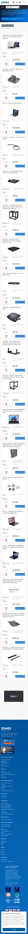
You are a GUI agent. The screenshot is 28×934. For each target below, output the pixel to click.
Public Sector (4, 841)
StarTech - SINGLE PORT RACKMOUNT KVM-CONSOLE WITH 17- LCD (12, 241)
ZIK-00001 (5, 53)
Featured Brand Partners (6, 819)
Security (3, 764)
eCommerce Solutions (6, 783)
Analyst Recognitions (5, 824)
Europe (2, 851)
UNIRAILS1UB (5, 665)
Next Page (23, 714)
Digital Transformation (6, 807)
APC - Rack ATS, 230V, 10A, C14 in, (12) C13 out (13, 274)
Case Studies (4, 829)
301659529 (5, 431)
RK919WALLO (5, 223)
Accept (14, 929)
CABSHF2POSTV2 (6, 189)
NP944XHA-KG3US (6, 427)
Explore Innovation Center (7, 834)
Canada (2, 849)
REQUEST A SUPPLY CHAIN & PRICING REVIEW (14, 19)
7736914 (4, 363)
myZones (3, 784)
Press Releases (4, 835)
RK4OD (4, 359)
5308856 (4, 329)
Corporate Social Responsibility (8, 774)
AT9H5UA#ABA (6, 121)
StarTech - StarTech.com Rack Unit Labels (14, 138)
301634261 (5, 635)
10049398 (5, 295)
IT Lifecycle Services (5, 765)
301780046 (5, 601)
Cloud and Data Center (6, 759)
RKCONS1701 (5, 257)
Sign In (24, 2)
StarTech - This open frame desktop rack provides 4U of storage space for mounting (12, 343)
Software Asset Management (7, 814)
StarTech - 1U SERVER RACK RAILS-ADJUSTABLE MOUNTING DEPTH (14, 648)
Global (2, 847)
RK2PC (4, 495)
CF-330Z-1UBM (6, 597)
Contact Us (4, 857)
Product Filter (7, 25)
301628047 (5, 499)
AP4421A (4, 291)
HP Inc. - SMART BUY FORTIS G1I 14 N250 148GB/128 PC (13, 512)
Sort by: (7, 7)
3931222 (4, 158)
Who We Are (4, 793)
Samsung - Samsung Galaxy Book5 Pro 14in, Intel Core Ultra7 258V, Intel (14, 411)
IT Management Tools (6, 780)
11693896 (4, 56)
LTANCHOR (5, 87)
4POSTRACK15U (6, 393)
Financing (3, 776)
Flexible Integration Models (7, 790)
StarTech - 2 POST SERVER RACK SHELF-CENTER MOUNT (13, 172)
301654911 (5, 567)
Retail (2, 844)
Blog (2, 827)
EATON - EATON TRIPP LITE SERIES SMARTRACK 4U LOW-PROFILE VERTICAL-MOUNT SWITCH (14, 445)
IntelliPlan (3, 787)
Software (3, 810)
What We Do (4, 800)
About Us (3, 769)
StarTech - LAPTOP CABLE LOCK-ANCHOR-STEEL (13, 70)
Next (13, 696)
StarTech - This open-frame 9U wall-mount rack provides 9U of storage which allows (13, 207)
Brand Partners (5, 817)
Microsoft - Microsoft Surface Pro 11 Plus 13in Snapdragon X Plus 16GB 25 (13, 36)
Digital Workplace (5, 762)
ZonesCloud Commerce (6, 786)
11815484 (4, 124)
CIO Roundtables (4, 831)
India (2, 852)
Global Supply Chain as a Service (8, 809)
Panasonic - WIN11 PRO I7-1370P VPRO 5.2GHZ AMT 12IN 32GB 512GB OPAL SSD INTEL (13, 581)
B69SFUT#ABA (6, 529)
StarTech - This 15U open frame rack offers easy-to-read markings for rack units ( (13, 377)
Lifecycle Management (6, 804)
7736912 (4, 226)
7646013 (4, 669)
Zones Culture (4, 796)
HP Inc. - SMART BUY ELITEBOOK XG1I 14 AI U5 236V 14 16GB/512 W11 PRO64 (14, 547)
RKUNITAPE (5, 155)
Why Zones (3, 771)
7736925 (4, 397)
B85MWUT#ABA (6, 563)
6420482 (4, 260)
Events (2, 832)
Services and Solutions (7, 757)
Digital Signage (4, 812)
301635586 (5, 465)
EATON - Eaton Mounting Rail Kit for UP (13, 478)
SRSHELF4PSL (5, 631)
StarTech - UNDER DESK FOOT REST (12, 308)
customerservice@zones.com (7, 861)
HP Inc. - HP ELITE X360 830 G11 (13, 103)
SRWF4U (4, 461)
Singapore (3, 854)
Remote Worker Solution (6, 806)
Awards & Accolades (5, 826)
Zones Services (4, 803)
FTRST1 (4, 325)
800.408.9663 (4, 859)
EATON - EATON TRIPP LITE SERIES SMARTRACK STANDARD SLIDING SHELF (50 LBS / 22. (14, 615)
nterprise (3, 789)
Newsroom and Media (6, 822)
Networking (3, 761)
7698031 (4, 192)
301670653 (5, 533)
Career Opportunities (5, 772)
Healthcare (3, 842)
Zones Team (3, 797)
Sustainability (4, 777)
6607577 (4, 90)
